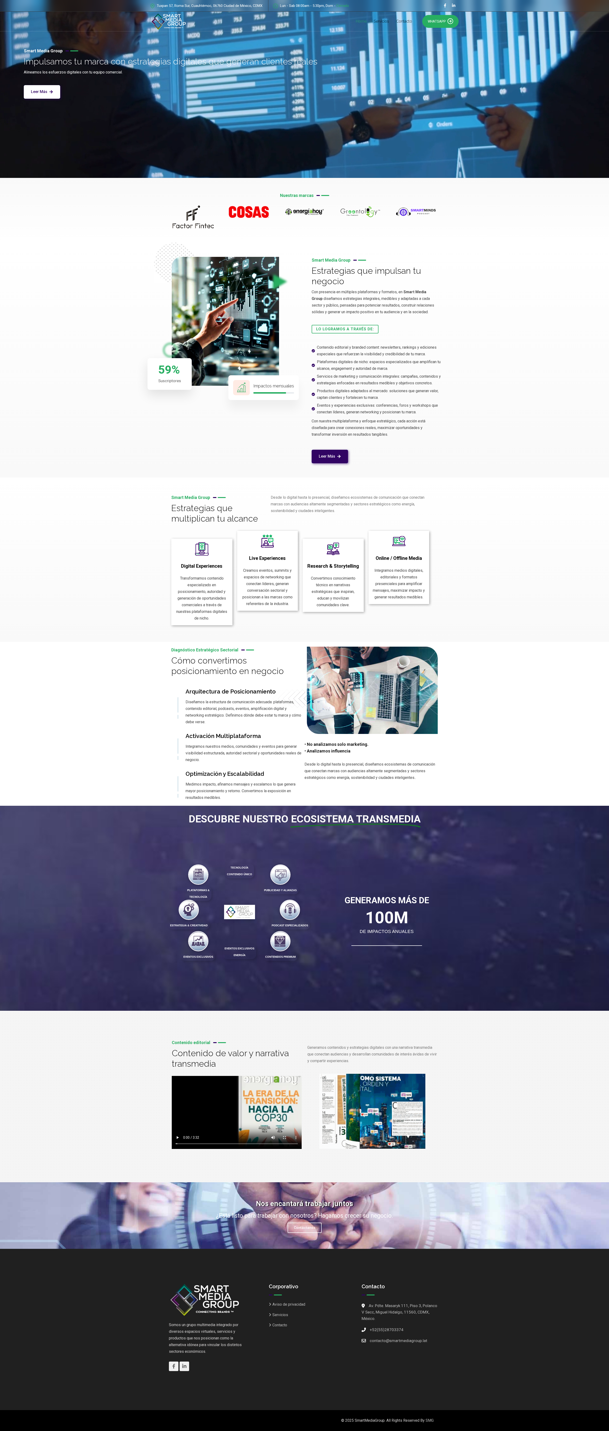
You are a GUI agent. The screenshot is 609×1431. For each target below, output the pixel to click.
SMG (430, 1420)
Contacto (404, 21)
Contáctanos (304, 1228)
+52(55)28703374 (386, 1329)
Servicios (381, 21)
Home (361, 21)
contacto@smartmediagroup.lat (398, 1340)
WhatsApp (437, 21)
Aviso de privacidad (288, 1304)
